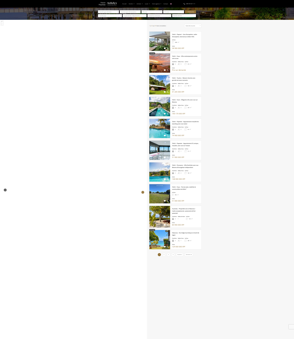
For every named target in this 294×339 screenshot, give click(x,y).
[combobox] (108, 11)
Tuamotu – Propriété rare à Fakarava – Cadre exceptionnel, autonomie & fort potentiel (184, 211)
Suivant (179, 254)
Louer (146, 4)
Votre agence (156, 4)
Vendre (131, 4)
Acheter (139, 4)
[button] (132, 4)
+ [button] (2, 22)
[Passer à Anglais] (171, 4)
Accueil (124, 4)
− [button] (2, 24)
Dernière (188, 254)
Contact (165, 4)
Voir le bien (160, 47)
